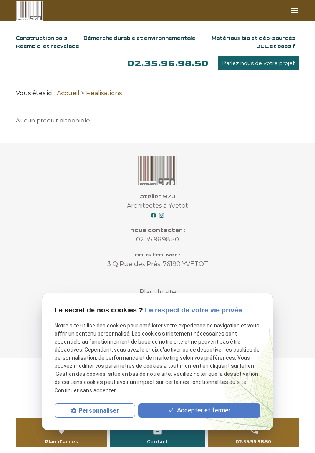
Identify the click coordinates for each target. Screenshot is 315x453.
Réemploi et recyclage (47, 46)
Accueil (68, 93)
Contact (157, 442)
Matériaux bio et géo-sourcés (253, 38)
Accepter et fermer (203, 410)
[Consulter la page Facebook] (153, 214)
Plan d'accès (61, 442)
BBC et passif (275, 46)
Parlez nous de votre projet (258, 63)
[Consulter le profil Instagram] (161, 214)
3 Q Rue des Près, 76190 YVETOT (157, 264)
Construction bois (41, 38)
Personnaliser (98, 410)
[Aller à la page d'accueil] (37, 11)
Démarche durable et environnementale (139, 38)
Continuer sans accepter (85, 390)
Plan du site (157, 292)
